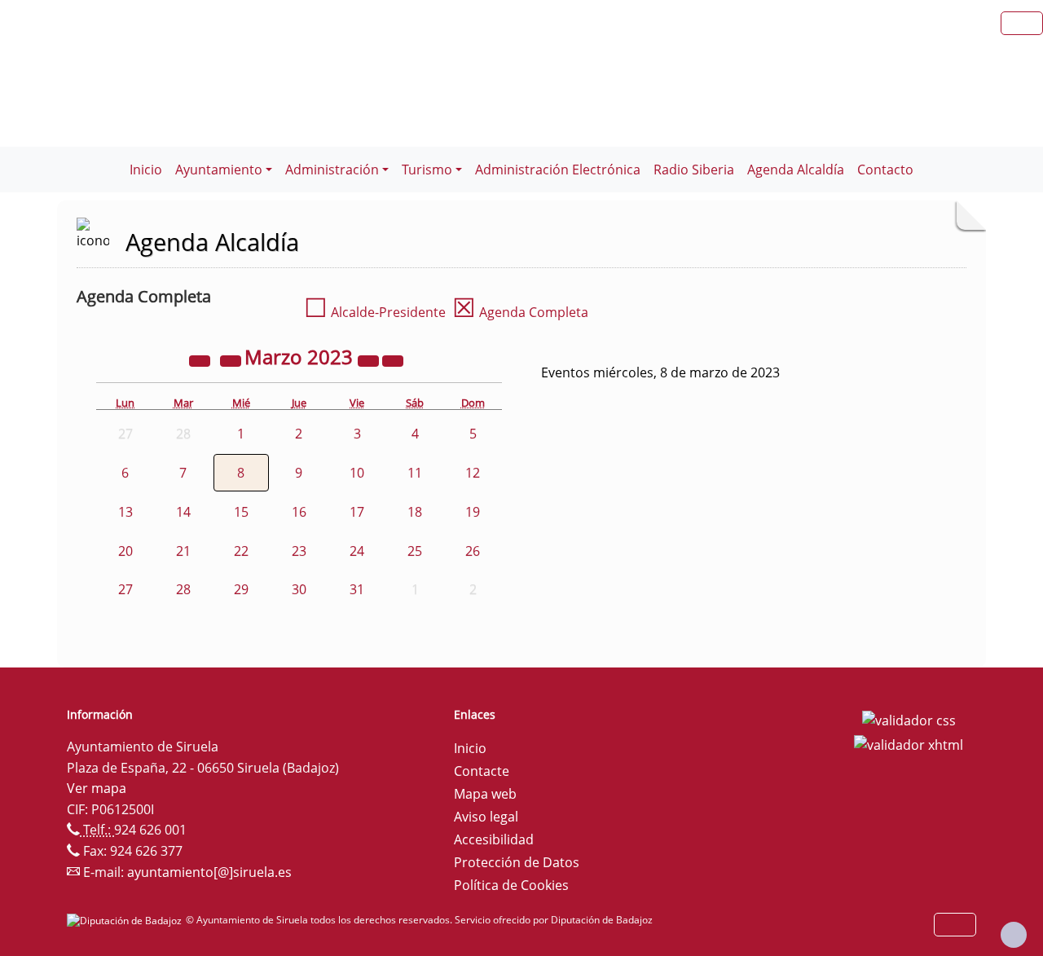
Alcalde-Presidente (375, 312)
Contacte (481, 771)
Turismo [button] (427, 169)
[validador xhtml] (908, 743)
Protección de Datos (516, 862)
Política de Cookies (511, 885)
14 (183, 512)
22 (241, 551)
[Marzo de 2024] (370, 359)
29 (241, 589)
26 (472, 551)
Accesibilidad (494, 839)
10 (357, 473)
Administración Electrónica (557, 169)
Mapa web (485, 794)
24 (357, 551)
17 (357, 512)
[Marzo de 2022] (201, 359)
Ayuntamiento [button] (218, 169)
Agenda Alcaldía (795, 169)
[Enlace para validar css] (909, 720)
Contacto (885, 169)
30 (299, 589)
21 (183, 551)
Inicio (146, 169)
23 (299, 551)
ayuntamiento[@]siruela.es (209, 872)
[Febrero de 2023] (232, 359)
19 (472, 512)
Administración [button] (332, 169)
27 (125, 589)
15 (241, 512)
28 (183, 589)
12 (472, 473)
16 (299, 512)
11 (414, 473)
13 (125, 512)
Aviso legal (486, 817)
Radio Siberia (694, 169)
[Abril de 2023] (392, 359)
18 (414, 512)
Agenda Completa (520, 312)
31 (357, 589)
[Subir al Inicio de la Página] (1014, 935)
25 (414, 551)
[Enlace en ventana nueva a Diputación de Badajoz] (126, 920)
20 (125, 551)
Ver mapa (96, 788)
